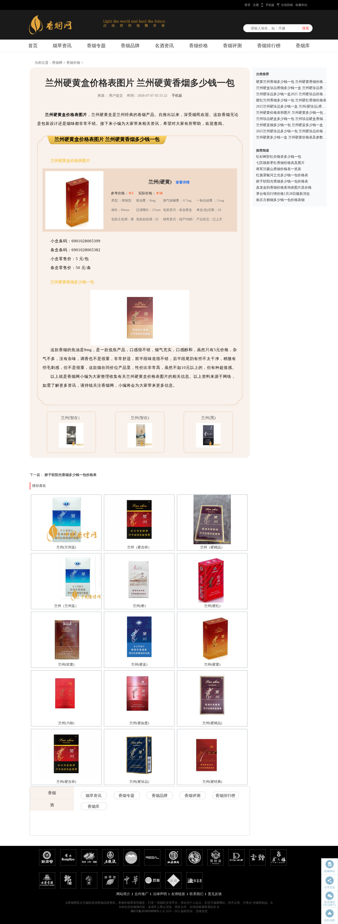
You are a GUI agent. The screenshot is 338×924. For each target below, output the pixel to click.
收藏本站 (301, 5)
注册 (256, 5)
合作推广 (141, 894)
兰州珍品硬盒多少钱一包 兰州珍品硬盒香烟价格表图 (296, 119)
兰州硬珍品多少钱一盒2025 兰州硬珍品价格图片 (293, 94)
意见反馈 (215, 894)
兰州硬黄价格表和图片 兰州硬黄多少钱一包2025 (293, 112)
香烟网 (57, 63)
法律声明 (160, 894)
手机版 (270, 5)
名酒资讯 (164, 45)
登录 (247, 5)
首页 (33, 45)
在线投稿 (287, 5)
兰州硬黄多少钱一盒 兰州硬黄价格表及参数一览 (293, 137)
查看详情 (183, 182)
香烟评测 (232, 45)
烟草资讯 (62, 45)
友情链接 (178, 894)
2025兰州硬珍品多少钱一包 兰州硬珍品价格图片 (293, 131)
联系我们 (196, 894)
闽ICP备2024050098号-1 (146, 911)
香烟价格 (198, 45)
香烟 (52, 793)
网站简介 (123, 894)
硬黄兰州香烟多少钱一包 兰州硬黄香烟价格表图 (293, 82)
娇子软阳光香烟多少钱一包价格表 (71, 475)
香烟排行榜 (269, 45)
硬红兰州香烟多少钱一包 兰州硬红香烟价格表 (291, 100)
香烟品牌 (130, 45)
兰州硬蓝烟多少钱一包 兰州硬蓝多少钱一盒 (289, 125)
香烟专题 (96, 45)
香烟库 (303, 45)
